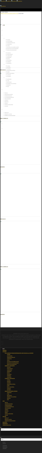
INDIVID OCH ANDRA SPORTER (10, 13)
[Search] (0, 427)
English (4, 442)
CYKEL (17, 13)
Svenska (4, 443)
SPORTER (2, 13)
